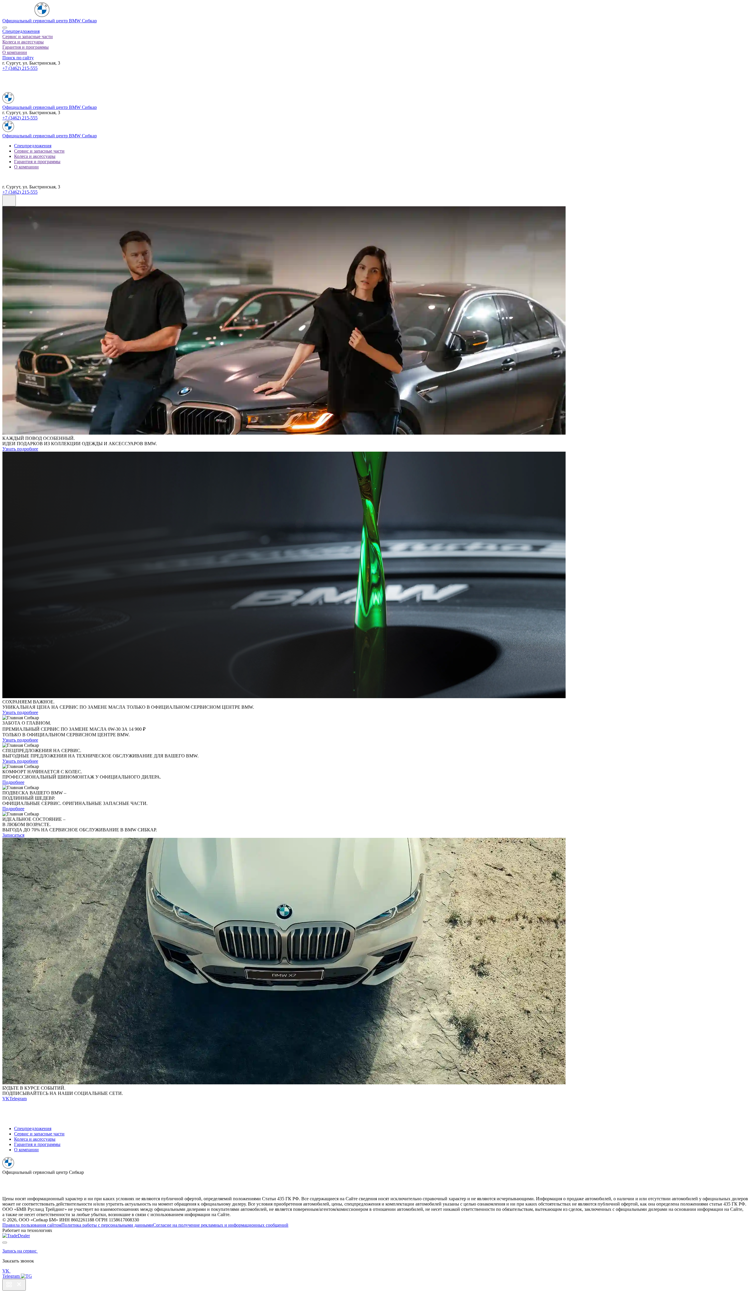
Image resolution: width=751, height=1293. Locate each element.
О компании (14, 52)
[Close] (4, 27)
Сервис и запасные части (27, 36)
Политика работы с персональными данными (107, 1225)
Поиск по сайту (18, 57)
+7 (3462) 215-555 (20, 68)
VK (5, 1098)
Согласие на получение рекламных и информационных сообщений (220, 1225)
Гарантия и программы (25, 47)
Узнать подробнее (20, 448)
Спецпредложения (21, 31)
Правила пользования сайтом (31, 1225)
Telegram (18, 1098)
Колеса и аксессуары (23, 41)
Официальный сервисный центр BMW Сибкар (49, 20)
